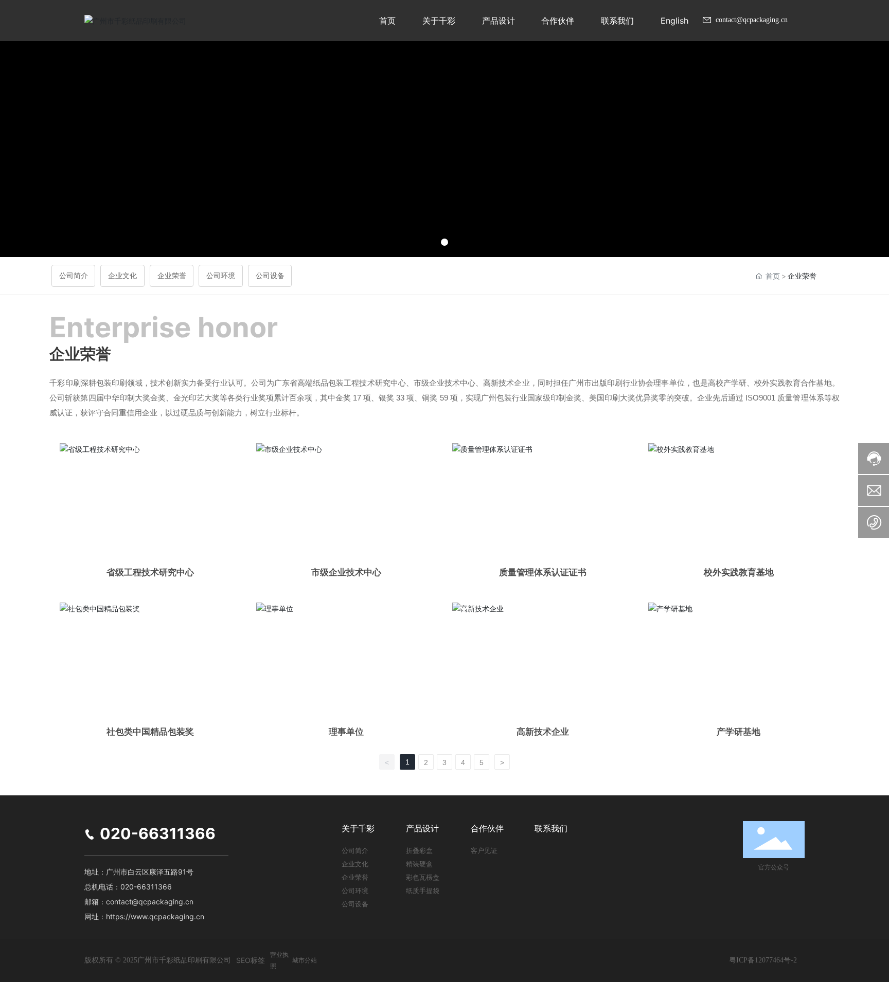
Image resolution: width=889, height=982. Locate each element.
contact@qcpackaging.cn (751, 20)
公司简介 (73, 276)
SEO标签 (250, 960)
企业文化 (122, 276)
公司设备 (270, 276)
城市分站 (304, 960)
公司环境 (220, 276)
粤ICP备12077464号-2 (763, 960)
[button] (444, 242)
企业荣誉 (171, 276)
